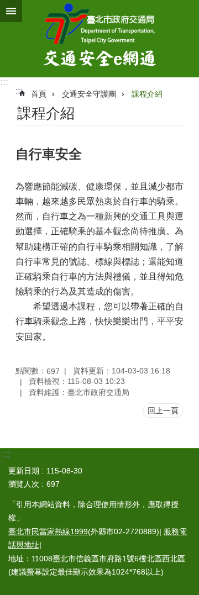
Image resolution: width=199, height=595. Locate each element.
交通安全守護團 (89, 93)
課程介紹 (147, 93)
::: (4, 82)
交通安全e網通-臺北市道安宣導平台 (99, 38)
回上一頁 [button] (163, 410)
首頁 (38, 93)
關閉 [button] (11, 11)
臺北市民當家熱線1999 (48, 531)
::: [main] (18, 91)
